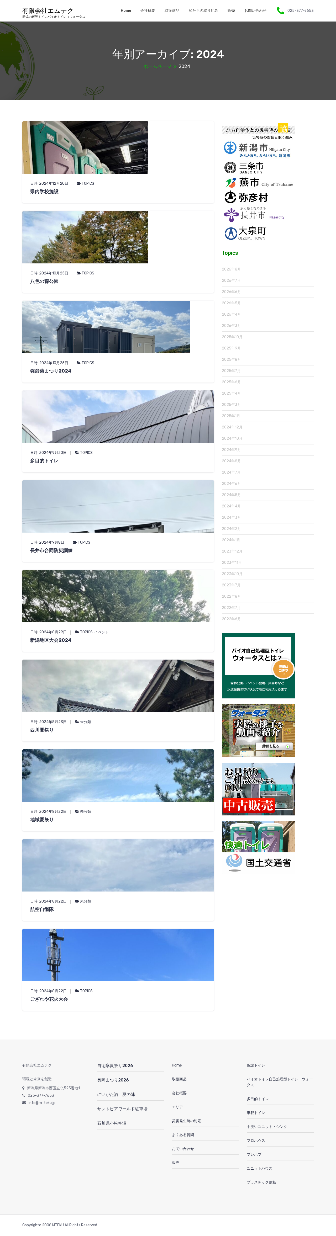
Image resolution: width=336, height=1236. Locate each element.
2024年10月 (232, 438)
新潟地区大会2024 (50, 640)
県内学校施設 (44, 191)
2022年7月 (231, 608)
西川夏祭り (42, 730)
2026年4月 (231, 314)
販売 (231, 10)
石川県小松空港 (112, 1123)
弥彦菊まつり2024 (50, 371)
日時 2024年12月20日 (49, 183)
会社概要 (147, 10)
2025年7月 (231, 371)
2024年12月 (232, 427)
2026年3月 (231, 325)
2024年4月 (231, 506)
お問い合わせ (255, 10)
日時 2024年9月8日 (47, 542)
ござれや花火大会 (49, 999)
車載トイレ (256, 1113)
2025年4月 (231, 393)
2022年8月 (231, 596)
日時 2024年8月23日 (48, 722)
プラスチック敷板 (261, 1182)
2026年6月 (231, 292)
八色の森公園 (46, 281)
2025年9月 (231, 348)
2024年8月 (231, 461)
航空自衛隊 (42, 909)
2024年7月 (231, 472)
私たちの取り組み (203, 10)
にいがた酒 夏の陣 (116, 1094)
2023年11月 (232, 562)
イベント (101, 632)
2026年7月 (231, 280)
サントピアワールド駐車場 (122, 1108)
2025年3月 (231, 404)
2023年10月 (232, 574)
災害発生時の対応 (186, 1121)
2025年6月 (231, 382)
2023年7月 (231, 585)
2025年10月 (232, 337)
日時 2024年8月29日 (48, 632)
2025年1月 (231, 416)
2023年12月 (232, 551)
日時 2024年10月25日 (49, 273)
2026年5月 (231, 303)
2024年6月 (231, 483)
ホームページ (157, 66)
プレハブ (254, 1154)
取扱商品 (172, 10)
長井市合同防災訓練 (51, 550)
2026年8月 (231, 269)
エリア (177, 1107)
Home (126, 10)
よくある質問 (183, 1135)
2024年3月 (231, 517)
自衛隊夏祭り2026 (115, 1065)
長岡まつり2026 (113, 1080)
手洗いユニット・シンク (267, 1126)
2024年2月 (231, 529)
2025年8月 (231, 359)
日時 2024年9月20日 (48, 452)
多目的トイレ (44, 461)
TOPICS (88, 183)
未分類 (85, 722)
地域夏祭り (42, 820)
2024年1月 (231, 540)
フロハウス (256, 1140)
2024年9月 (231, 450)
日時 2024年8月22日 (48, 811)
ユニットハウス (259, 1168)
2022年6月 (231, 619)
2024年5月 (231, 495)
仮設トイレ (256, 1065)
